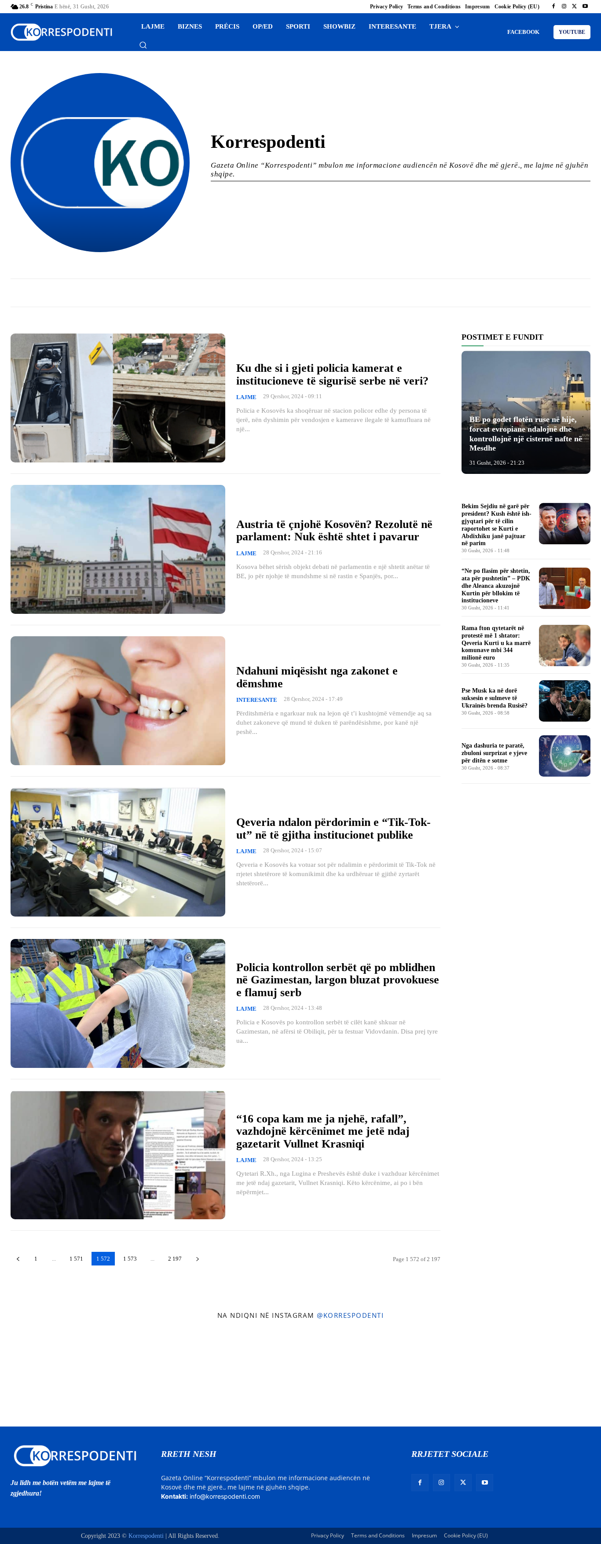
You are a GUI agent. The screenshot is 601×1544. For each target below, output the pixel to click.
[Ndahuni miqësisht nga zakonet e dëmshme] (118, 700)
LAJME (246, 397)
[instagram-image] (49, 1375)
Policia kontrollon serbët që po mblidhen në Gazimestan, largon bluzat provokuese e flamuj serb (337, 980)
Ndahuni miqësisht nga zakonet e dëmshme (317, 677)
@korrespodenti (350, 1315)
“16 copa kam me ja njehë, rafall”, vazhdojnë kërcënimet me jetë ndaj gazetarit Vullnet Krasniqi (323, 1131)
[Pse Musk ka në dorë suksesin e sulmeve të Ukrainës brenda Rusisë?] (564, 701)
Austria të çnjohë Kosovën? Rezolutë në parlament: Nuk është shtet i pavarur (334, 530)
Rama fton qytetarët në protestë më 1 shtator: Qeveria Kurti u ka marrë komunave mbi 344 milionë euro (496, 643)
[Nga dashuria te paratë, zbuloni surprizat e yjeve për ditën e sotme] (564, 756)
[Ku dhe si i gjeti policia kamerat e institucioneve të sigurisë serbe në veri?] (118, 398)
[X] (574, 6)
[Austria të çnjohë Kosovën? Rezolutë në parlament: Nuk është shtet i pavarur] (118, 549)
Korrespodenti (146, 1536)
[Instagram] (564, 6)
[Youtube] (585, 6)
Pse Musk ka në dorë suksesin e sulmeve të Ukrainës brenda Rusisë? (495, 698)
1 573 (130, 1258)
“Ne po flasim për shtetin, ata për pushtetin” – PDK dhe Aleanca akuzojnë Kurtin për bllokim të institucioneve (496, 586)
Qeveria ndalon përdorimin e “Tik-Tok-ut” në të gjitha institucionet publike (333, 828)
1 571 (76, 1258)
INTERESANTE (256, 700)
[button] (143, 45)
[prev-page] (18, 1258)
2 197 (175, 1258)
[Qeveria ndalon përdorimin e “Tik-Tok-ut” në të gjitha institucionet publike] (118, 852)
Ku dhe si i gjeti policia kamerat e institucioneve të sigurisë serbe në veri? (332, 374)
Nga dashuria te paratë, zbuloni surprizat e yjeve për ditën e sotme (494, 753)
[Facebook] (553, 6)
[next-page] (197, 1258)
